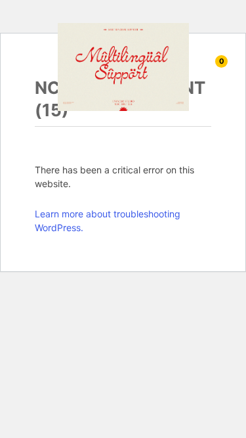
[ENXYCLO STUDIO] (123, 65)
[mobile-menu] (21, 67)
